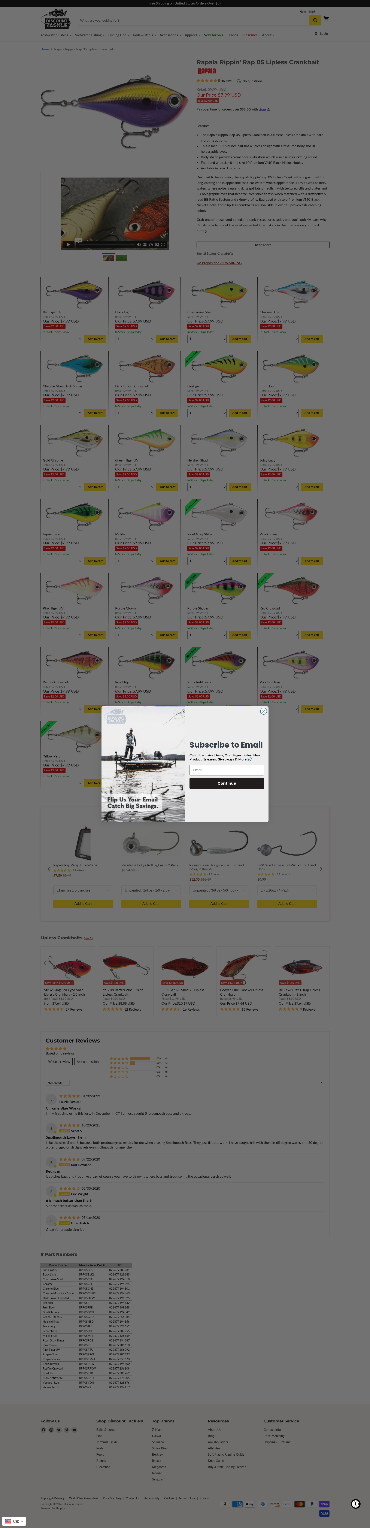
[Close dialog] (263, 711)
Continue (227, 783)
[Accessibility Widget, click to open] (356, 1504)
